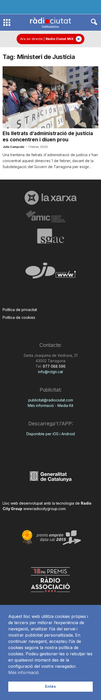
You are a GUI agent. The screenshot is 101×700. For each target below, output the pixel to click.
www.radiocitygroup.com (44, 508)
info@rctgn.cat (50, 371)
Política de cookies (19, 317)
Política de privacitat (20, 309)
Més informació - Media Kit (50, 405)
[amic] (50, 216)
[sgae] (50, 235)
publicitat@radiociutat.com (50, 400)
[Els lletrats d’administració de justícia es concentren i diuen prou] (50, 97)
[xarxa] (50, 198)
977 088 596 (54, 366)
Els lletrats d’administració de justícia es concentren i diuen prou (48, 136)
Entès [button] (50, 686)
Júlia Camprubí (13, 147)
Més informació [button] (23, 672)
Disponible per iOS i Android (50, 434)
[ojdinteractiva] (50, 272)
